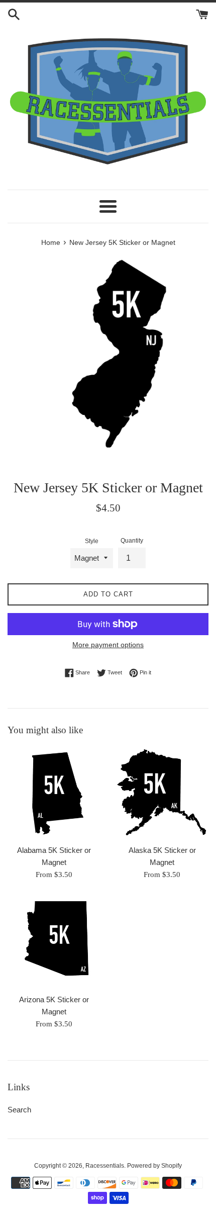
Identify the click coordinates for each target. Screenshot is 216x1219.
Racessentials (104, 1165)
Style (91, 541)
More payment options (108, 645)
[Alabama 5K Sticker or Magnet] (54, 792)
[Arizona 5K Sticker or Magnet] (54, 942)
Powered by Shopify (154, 1165)
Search (19, 1109)
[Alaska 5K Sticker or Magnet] (162, 792)
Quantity (132, 540)
